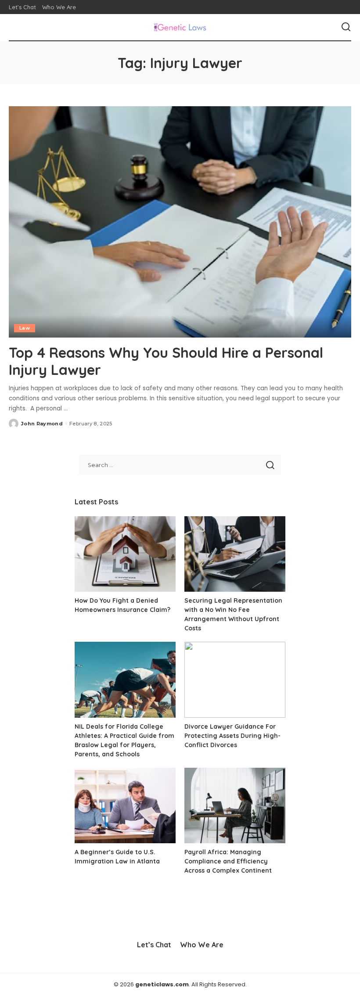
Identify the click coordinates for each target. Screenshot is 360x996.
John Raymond (42, 424)
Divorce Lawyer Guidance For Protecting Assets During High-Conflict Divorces (232, 736)
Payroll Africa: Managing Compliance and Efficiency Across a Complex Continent (228, 861)
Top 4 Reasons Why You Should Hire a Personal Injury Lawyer (166, 361)
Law (24, 328)
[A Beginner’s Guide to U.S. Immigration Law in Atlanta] (125, 806)
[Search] (346, 27)
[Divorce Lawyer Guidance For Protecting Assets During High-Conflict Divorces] (234, 680)
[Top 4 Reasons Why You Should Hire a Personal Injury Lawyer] (180, 222)
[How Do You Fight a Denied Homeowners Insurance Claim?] (125, 554)
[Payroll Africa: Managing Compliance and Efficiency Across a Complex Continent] (234, 806)
